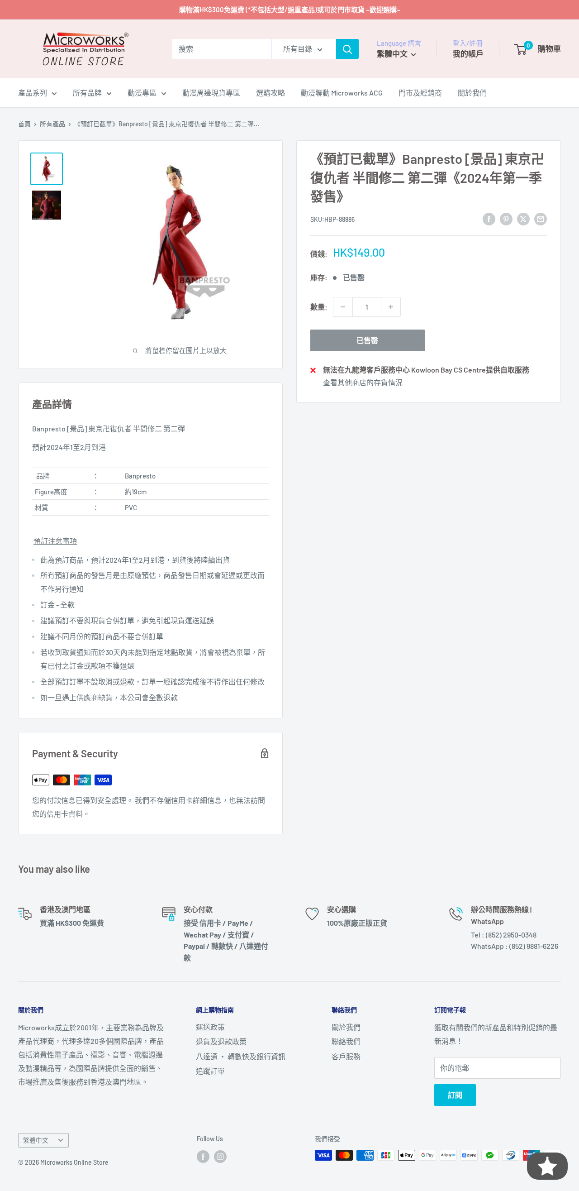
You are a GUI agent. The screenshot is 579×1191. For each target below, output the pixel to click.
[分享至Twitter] (523, 218)
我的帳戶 (468, 53)
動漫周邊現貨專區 (211, 92)
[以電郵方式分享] (540, 218)
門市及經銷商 (420, 92)
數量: (318, 306)
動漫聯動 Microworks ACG (342, 92)
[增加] (390, 306)
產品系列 (32, 92)
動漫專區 (142, 92)
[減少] (342, 306)
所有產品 (52, 124)
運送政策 (210, 1027)
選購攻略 (270, 92)
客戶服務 (346, 1056)
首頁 (24, 124)
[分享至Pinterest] (506, 218)
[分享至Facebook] (489, 218)
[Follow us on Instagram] (220, 1156)
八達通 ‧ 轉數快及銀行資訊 (240, 1056)
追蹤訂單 (210, 1071)
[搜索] (347, 49)
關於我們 (472, 92)
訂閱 (455, 1095)
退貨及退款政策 (221, 1041)
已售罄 (367, 340)
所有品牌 (87, 92)
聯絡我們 (346, 1041)
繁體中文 (35, 1140)
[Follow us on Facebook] (203, 1156)
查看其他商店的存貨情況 (363, 382)
